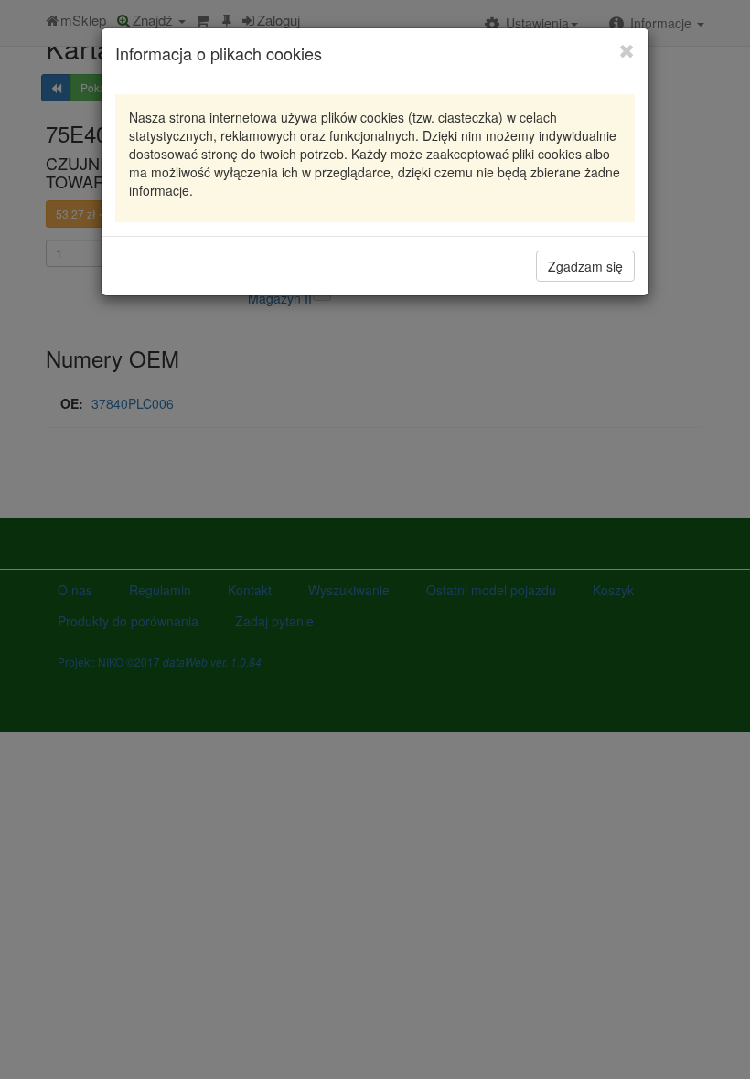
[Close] (627, 50)
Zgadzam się (585, 266)
